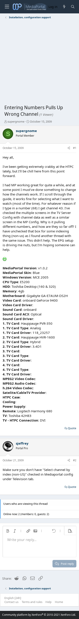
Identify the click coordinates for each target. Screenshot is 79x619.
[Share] (69, 148)
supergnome (15, 121)
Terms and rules (32, 602)
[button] (7, 530)
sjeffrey (22, 443)
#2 (74, 460)
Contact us (11, 602)
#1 (74, 148)
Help (48, 602)
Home (59, 602)
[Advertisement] (39, 62)
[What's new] (64, 6)
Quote (72, 428)
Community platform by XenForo (39, 615)
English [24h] (12, 598)
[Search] (72, 6)
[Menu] (7, 6)
